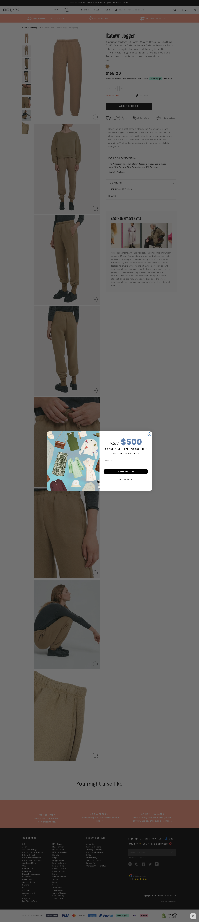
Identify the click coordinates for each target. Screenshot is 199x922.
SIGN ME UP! (126, 471)
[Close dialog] (149, 434)
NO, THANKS (126, 480)
